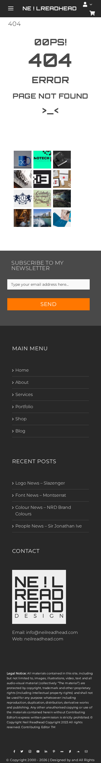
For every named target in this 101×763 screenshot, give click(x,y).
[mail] (86, 751)
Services (24, 394)
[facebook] (14, 751)
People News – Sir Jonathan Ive (48, 526)
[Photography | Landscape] (42, 218)
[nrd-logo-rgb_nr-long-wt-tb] (49, 7)
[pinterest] (54, 751)
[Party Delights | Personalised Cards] (62, 218)
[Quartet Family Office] (22, 198)
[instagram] (30, 751)
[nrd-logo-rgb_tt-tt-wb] (39, 571)
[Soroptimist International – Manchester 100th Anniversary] (22, 159)
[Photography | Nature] (62, 198)
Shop (21, 418)
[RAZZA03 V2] (42, 179)
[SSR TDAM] (22, 179)
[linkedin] (46, 751)
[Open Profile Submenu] (91, 4)
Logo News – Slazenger (40, 483)
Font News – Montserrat (40, 495)
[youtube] (38, 751)
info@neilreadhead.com (52, 632)
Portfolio (24, 406)
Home (22, 370)
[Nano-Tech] (42, 159)
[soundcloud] (78, 751)
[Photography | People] (22, 218)
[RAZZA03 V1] (62, 179)
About (22, 382)
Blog (20, 430)
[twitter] (21, 751)
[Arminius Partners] (62, 159)
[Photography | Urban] (42, 198)
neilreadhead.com (43, 638)
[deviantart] (70, 751)
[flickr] (62, 751)
